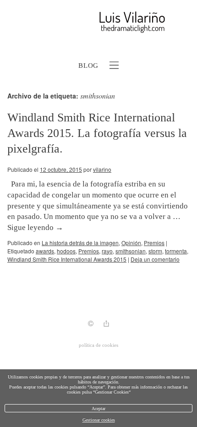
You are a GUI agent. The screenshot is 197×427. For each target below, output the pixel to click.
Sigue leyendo (35, 227)
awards (45, 251)
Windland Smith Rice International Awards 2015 (66, 259)
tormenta (176, 251)
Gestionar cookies (98, 419)
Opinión (131, 242)
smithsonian (130, 251)
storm (155, 251)
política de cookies (98, 345)
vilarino (102, 169)
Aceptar (98, 408)
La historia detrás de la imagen (80, 242)
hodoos (66, 251)
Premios (154, 242)
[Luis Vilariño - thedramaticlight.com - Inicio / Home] (88, 22)
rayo (107, 251)
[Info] (90, 324)
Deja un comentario (155, 259)
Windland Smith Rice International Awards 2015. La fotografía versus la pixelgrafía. (97, 133)
